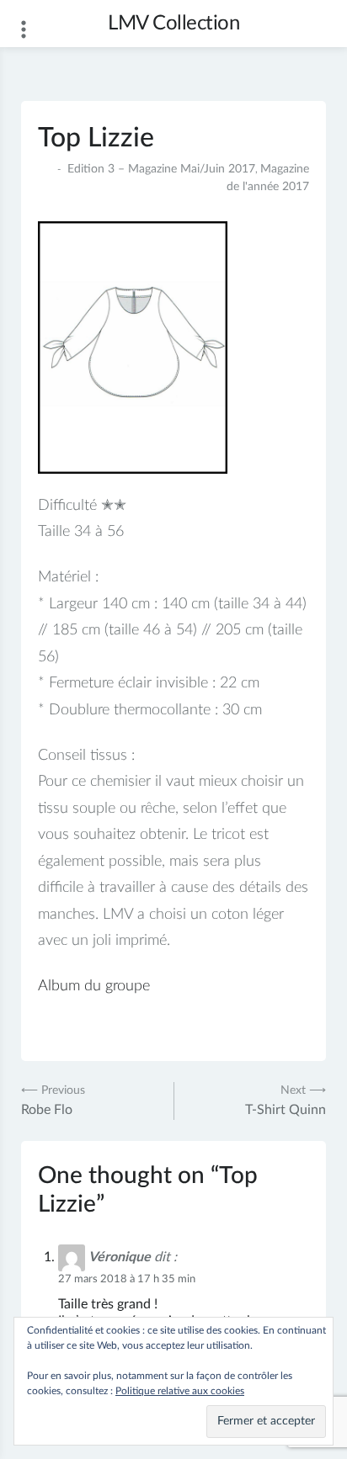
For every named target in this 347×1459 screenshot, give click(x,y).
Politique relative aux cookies (179, 1391)
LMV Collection (173, 23)
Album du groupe (94, 986)
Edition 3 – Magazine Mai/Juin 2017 (161, 169)
